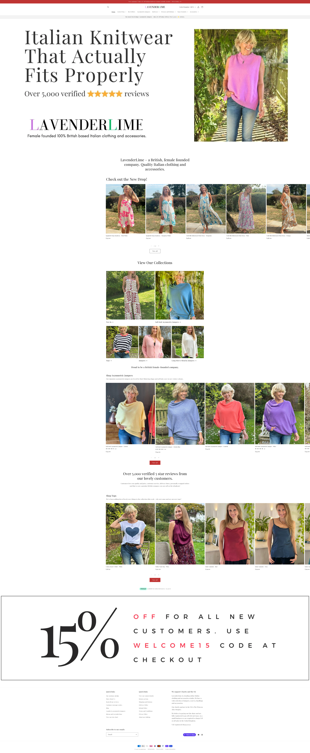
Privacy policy (159, 749)
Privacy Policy (143, 714)
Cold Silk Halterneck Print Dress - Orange (279, 235)
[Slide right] (158, 246)
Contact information (170, 749)
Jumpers (142, 361)
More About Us (110, 699)
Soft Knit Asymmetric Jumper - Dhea (265, 446)
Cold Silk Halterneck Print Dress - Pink (237, 235)
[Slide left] (151, 246)
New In (108, 322)
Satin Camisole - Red (211, 566)
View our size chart (112, 717)
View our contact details (146, 696)
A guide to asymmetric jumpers (115, 711)
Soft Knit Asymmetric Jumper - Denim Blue (168, 447)
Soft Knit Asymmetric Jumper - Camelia (216, 446)
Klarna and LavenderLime (114, 714)
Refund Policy (143, 708)
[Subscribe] (136, 734)
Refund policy (151, 749)
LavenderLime (142, 749)
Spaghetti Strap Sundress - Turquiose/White (158, 235)
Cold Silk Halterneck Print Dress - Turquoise (199, 235)
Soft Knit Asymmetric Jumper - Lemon (117, 446)
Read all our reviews (112, 702)
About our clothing (144, 717)
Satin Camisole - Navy (261, 566)
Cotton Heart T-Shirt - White (114, 566)
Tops (108, 361)
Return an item (143, 699)
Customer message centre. (114, 705)
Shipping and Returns (145, 702)
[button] (108, 7)
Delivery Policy (143, 705)
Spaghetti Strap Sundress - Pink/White (117, 235)
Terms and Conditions (145, 711)
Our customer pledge (112, 696)
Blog (107, 708)
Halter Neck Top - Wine (162, 566)
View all (155, 251)
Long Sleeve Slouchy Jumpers (183, 361)
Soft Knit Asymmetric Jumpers (167, 322)
